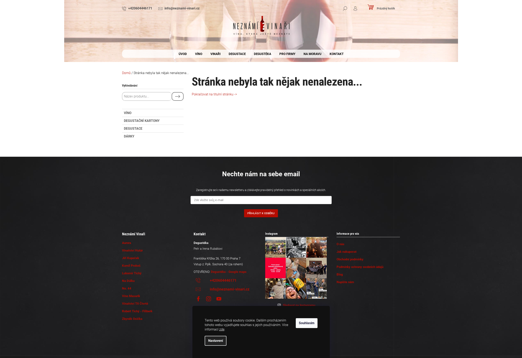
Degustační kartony (142, 121)
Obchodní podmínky (350, 259)
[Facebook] (198, 299)
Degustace (133, 128)
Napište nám (345, 282)
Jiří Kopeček (130, 258)
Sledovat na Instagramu (299, 305)
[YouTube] (219, 299)
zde (221, 329)
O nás (340, 244)
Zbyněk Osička (132, 319)
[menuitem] (183, 54)
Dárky (129, 136)
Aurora (126, 243)
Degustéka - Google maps (229, 272)
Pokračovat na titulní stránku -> (214, 94)
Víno (127, 113)
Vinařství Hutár (132, 250)
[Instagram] (208, 299)
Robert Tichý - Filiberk (137, 311)
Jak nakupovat (346, 252)
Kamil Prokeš (131, 266)
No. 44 (126, 288)
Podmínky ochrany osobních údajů (360, 267)
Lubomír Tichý (132, 273)
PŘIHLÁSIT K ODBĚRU (261, 213)
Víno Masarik (131, 296)
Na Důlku (128, 281)
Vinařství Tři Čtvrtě (135, 303)
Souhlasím (306, 323)
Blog (340, 274)
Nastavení (215, 341)
